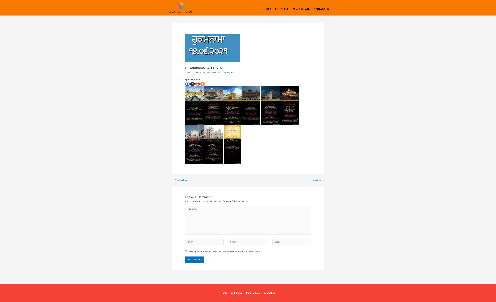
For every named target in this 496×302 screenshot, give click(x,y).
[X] (192, 84)
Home (268, 9)
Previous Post (179, 180)
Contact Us (321, 9)
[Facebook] (187, 84)
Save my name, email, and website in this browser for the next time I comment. (224, 251)
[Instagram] (197, 84)
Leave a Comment (193, 72)
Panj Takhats (301, 9)
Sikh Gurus (282, 9)
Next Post (318, 180)
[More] (202, 84)
